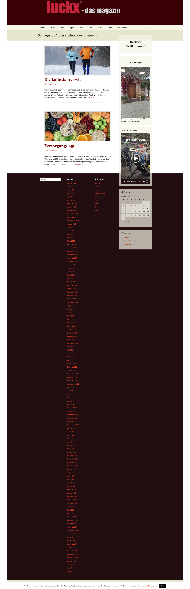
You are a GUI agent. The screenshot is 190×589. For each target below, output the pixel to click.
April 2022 (70, 360)
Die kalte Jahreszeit (62, 79)
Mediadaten (128, 244)
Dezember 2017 (73, 520)
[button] (135, 158)
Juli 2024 (70, 268)
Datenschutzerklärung (131, 241)
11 (127, 209)
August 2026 (71, 183)
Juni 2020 (70, 435)
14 (140, 209)
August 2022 (71, 346)
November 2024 (73, 255)
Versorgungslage (59, 146)
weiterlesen (94, 98)
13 (136, 209)
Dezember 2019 (73, 455)
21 (140, 212)
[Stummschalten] (143, 181)
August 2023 (71, 306)
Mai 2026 (70, 193)
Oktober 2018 (72, 500)
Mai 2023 (70, 316)
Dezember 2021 (73, 374)
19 (131, 212)
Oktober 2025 (72, 217)
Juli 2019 (70, 472)
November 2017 (73, 524)
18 (127, 212)
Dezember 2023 (73, 292)
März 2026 (71, 200)
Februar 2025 (72, 244)
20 (136, 212)
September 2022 (73, 343)
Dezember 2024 (73, 251)
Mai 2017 (70, 537)
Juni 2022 (70, 353)
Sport (72, 28)
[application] (135, 158)
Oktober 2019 (72, 462)
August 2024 (71, 265)
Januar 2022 (71, 370)
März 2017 (71, 541)
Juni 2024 (70, 272)
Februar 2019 (72, 489)
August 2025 (71, 224)
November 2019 (73, 459)
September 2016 (73, 558)
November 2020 (73, 418)
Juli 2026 (70, 186)
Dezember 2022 (73, 333)
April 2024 (70, 278)
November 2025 (73, 214)
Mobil (100, 28)
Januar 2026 (71, 207)
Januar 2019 (71, 493)
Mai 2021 (70, 398)
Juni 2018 (70, 506)
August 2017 (71, 534)
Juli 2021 (70, 391)
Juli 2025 (70, 227)
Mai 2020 (70, 438)
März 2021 (71, 404)
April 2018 (70, 513)
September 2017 (73, 530)
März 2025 (71, 241)
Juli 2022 (70, 350)
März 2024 (71, 282)
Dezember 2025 (73, 210)
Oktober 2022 (72, 340)
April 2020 (70, 442)
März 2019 (71, 486)
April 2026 (70, 197)
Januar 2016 (71, 571)
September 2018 (73, 503)
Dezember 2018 (73, 496)
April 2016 (70, 568)
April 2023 (70, 319)
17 (123, 212)
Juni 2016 (70, 564)
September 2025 (73, 220)
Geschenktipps (122, 28)
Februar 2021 (72, 408)
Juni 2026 (70, 190)
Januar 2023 (71, 329)
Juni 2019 (70, 476)
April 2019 (70, 483)
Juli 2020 (70, 432)
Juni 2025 (70, 231)
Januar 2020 (71, 452)
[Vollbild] (147, 181)
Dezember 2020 (73, 415)
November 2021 (73, 377)
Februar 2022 (72, 367)
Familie (109, 28)
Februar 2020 (72, 449)
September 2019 (73, 466)
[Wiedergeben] (124, 181)
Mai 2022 (70, 357)
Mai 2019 (70, 479)
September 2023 (73, 302)
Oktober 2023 (72, 299)
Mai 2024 (70, 275)
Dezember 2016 (73, 551)
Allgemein (98, 183)
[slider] (133, 181)
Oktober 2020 (72, 421)
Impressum (127, 237)
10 (123, 209)
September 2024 (73, 261)
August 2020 (71, 428)
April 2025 (70, 237)
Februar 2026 (72, 203)
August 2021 (71, 387)
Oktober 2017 (72, 527)
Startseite (41, 28)
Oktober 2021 (72, 380)
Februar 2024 (72, 285)
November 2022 (73, 336)
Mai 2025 (70, 234)
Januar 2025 (71, 248)
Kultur (63, 28)
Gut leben (52, 28)
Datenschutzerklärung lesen (148, 586)
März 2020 (71, 445)
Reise (81, 28)
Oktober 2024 (72, 258)
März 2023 (71, 323)
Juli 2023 (70, 309)
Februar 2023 (72, 326)
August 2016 (71, 561)
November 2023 (73, 295)
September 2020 (73, 425)
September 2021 (73, 384)
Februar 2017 (72, 544)
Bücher (90, 28)
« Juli (127, 221)
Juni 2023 (70, 312)
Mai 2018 (70, 510)
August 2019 (71, 469)
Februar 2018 (72, 517)
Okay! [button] (162, 586)
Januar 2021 (71, 411)
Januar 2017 (71, 547)
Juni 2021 (70, 394)
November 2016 (73, 554)
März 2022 (71, 363)
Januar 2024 (71, 289)
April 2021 (70, 401)
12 (131, 209)
